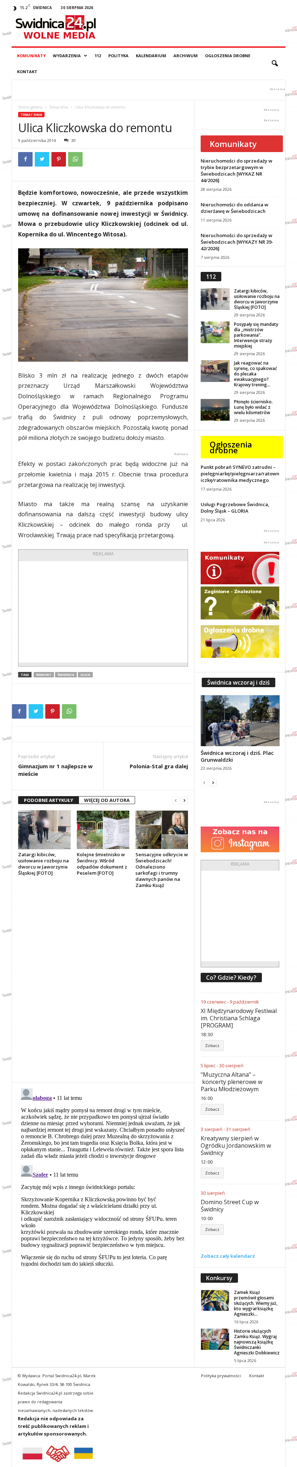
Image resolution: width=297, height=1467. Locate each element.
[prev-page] (175, 800)
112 (98, 55)
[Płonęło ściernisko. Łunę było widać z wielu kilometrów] (215, 410)
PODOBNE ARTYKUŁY (48, 800)
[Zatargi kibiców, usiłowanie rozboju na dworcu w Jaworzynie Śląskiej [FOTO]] (44, 829)
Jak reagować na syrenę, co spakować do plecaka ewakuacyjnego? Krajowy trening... (255, 374)
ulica (85, 674)
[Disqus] (103, 985)
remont (43, 674)
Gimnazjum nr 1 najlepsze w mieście (55, 769)
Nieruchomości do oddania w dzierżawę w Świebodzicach (234, 207)
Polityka (118, 55)
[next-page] (184, 800)
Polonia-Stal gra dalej (159, 766)
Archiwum (185, 55)
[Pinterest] (58, 159)
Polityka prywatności (221, 1375)
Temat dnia (58, 107)
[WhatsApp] (75, 159)
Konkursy (219, 1278)
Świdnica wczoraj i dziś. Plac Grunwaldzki (237, 756)
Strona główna (30, 107)
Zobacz (212, 1045)
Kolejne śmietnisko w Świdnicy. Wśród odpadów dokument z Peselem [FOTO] (102, 863)
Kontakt (27, 71)
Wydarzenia (67, 55)
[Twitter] (42, 159)
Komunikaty (31, 55)
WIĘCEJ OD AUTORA (107, 800)
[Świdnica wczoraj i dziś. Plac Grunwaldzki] (240, 720)
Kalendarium (151, 55)
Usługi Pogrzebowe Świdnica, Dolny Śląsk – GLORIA (235, 507)
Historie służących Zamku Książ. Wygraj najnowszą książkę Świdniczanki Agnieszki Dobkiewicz (257, 1342)
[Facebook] (25, 159)
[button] (275, 64)
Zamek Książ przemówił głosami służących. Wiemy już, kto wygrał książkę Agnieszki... (255, 1303)
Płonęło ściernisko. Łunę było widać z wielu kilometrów (253, 407)
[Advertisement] (103, 612)
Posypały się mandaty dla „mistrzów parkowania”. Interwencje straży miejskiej (256, 335)
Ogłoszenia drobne (227, 55)
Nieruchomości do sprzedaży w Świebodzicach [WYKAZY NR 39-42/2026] (237, 242)
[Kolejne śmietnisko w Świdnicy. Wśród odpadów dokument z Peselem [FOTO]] (103, 829)
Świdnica (66, 674)
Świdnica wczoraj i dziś (238, 682)
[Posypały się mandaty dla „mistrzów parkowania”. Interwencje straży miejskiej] (215, 332)
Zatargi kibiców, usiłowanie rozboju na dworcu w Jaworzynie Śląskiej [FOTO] (43, 863)
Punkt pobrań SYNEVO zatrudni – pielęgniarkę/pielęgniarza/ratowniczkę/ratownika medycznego (240, 473)
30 (73, 140)
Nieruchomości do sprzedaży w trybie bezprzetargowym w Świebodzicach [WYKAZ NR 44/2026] (236, 170)
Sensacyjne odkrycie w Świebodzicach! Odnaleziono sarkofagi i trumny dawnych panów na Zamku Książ (161, 869)
